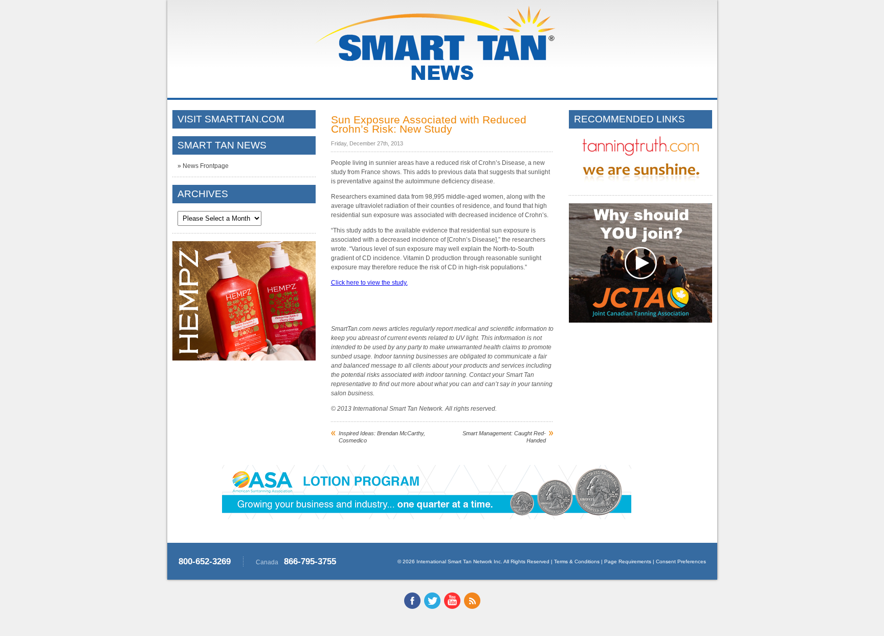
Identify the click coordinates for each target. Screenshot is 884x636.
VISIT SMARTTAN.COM (231, 119)
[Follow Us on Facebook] (412, 606)
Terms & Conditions (577, 561)
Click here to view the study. (369, 282)
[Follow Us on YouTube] (452, 606)
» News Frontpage (203, 165)
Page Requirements (627, 561)
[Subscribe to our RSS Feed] (472, 606)
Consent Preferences (681, 561)
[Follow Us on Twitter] (432, 606)
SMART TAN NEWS (222, 145)
